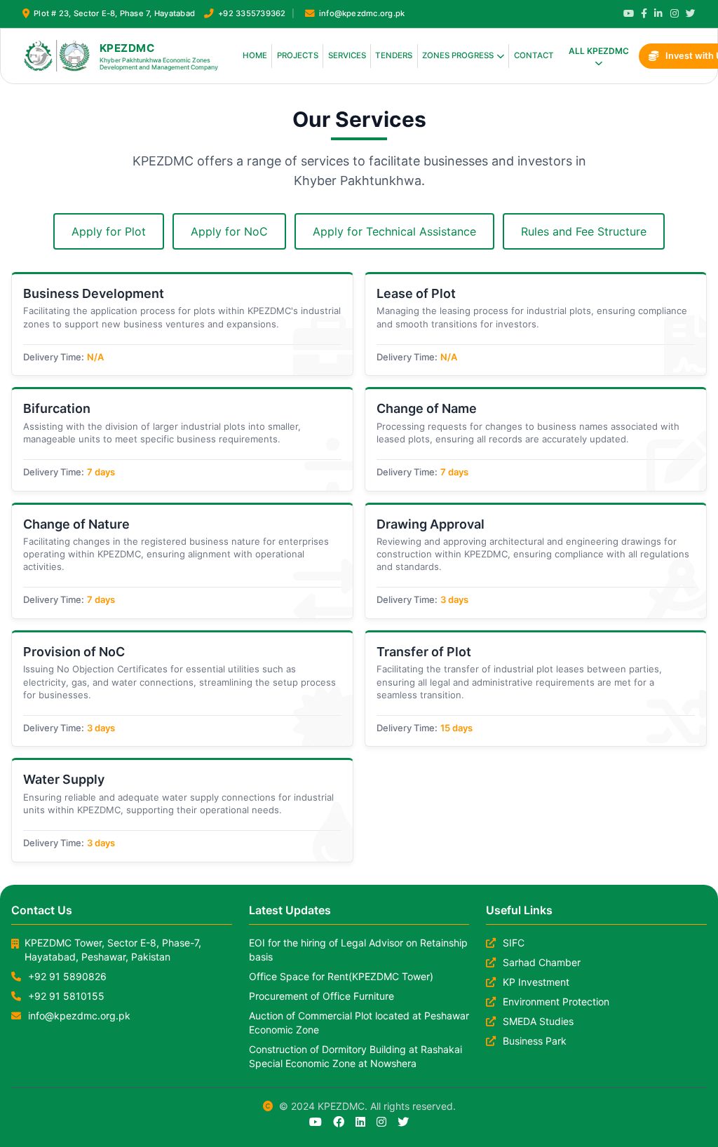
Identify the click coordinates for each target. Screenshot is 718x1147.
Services (347, 55)
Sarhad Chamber (542, 962)
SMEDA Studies (538, 1021)
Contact (534, 55)
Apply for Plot (109, 231)
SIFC (513, 943)
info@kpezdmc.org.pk (362, 13)
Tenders (393, 55)
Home (255, 55)
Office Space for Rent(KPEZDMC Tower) (341, 976)
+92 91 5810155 (66, 996)
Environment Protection (556, 1001)
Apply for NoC (229, 231)
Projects (297, 55)
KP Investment (536, 982)
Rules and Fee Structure (583, 231)
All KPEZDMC (599, 51)
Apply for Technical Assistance (394, 231)
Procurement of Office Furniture (321, 996)
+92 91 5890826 (67, 976)
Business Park (535, 1041)
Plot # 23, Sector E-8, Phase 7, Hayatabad (114, 13)
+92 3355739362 (251, 13)
